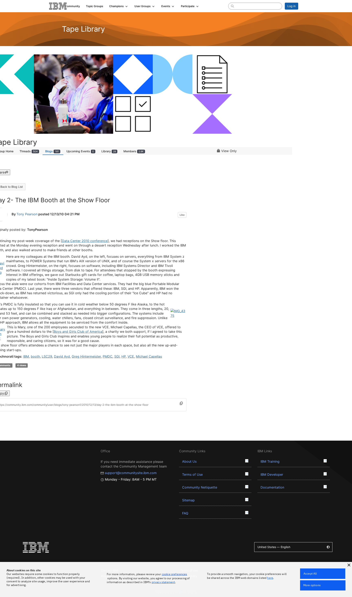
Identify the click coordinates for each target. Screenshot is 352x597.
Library (108, 151)
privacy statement (163, 582)
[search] (232, 6)
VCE (131, 356)
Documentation (272, 487)
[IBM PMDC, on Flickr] (178, 313)
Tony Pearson (26, 214)
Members (133, 151)
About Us (189, 461)
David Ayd (62, 356)
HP (123, 356)
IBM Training (270, 461)
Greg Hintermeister (86, 356)
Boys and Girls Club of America (78, 331)
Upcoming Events (80, 151)
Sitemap (188, 500)
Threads (29, 151)
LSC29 (47, 356)
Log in (291, 6)
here (270, 578)
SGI (117, 356)
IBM (26, 356)
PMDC (107, 356)
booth (35, 356)
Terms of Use (192, 474)
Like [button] (182, 214)
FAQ (185, 513)
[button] (118, 6)
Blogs (52, 151)
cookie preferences (174, 574)
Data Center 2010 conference (85, 241)
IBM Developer (272, 474)
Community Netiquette (199, 487)
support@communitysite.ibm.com (131, 473)
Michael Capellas (149, 356)
